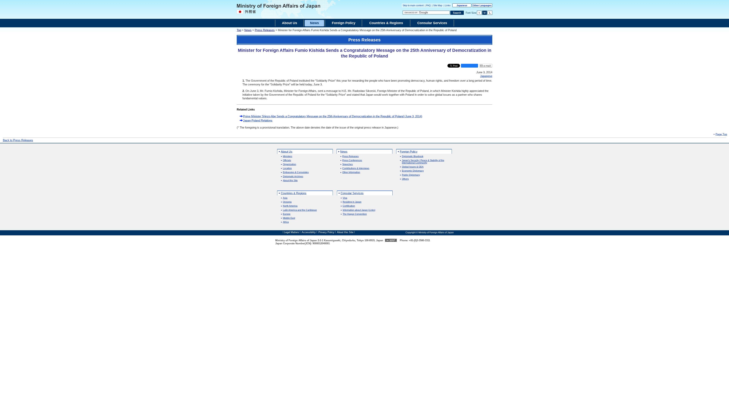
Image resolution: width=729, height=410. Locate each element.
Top (239, 30)
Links (447, 5)
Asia (285, 198)
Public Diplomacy (411, 175)
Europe (286, 214)
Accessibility (309, 232)
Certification (349, 206)
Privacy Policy (326, 232)
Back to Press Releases (18, 140)
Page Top (721, 134)
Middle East (289, 218)
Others (405, 179)
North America (290, 206)
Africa (286, 222)
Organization (289, 164)
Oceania (287, 202)
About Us (286, 151)
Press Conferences (352, 160)
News (248, 30)
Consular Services (352, 193)
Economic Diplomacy (413, 171)
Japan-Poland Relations (257, 120)
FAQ (428, 5)
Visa (345, 198)
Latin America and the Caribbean (300, 210)
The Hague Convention (355, 214)
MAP (392, 240)
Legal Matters (291, 232)
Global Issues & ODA (413, 167)
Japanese (462, 5)
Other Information (351, 172)
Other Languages (482, 5)
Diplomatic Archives (293, 176)
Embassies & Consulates (296, 172)
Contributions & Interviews (355, 168)
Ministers (287, 156)
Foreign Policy (408, 151)
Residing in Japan (352, 202)
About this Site (290, 180)
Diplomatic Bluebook (412, 156)
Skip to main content (413, 5)
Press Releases (265, 30)
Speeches (347, 164)
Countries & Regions (293, 193)
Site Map (437, 5)
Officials (287, 160)
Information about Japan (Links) (359, 210)
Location (287, 168)
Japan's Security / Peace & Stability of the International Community (423, 161)
